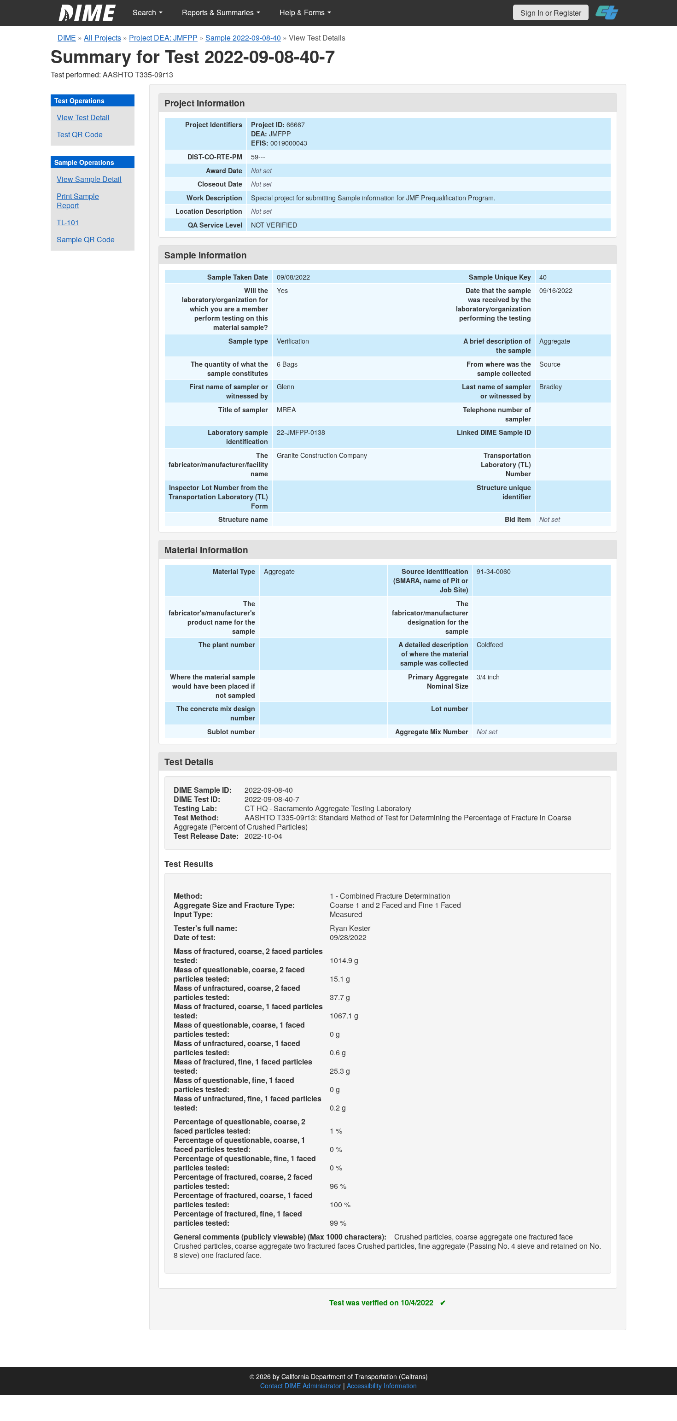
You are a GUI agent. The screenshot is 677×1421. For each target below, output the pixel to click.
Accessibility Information (382, 1385)
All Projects (102, 37)
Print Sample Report (78, 201)
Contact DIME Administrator (300, 1385)
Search (145, 12)
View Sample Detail (89, 179)
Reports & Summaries (219, 12)
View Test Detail (83, 117)
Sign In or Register (550, 12)
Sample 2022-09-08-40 (243, 37)
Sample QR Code (86, 239)
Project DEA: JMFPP (163, 37)
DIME (67, 37)
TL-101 (68, 222)
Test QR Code (80, 134)
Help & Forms (303, 12)
